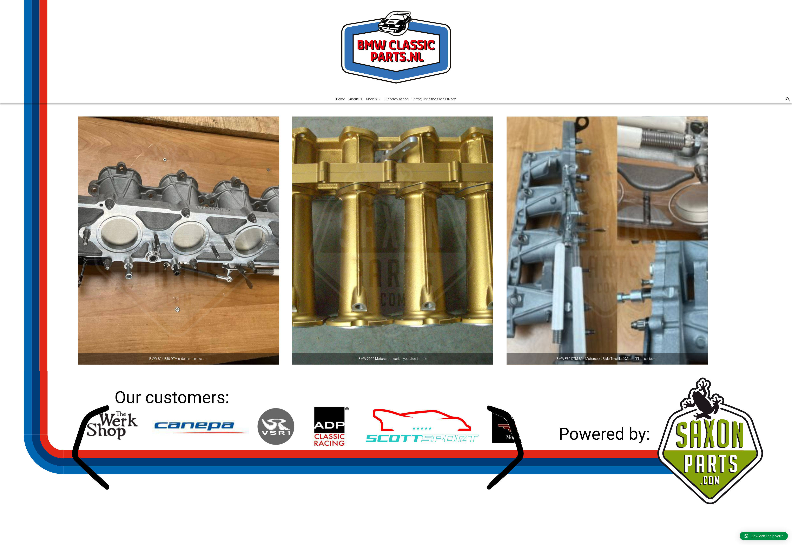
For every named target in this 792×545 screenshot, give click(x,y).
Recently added (396, 99)
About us (355, 99)
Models (371, 99)
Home (340, 99)
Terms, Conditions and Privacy (434, 99)
